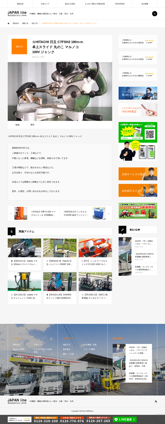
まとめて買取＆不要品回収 (95, 4)
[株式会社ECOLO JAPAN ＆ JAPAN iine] (17, 13)
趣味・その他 (68, 354)
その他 (41, 57)
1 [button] (58, 117)
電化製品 (66, 349)
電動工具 (66, 345)
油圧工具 (35, 57)
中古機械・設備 (90, 345)
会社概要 (144, 4)
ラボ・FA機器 (89, 349)
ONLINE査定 (120, 4)
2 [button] (61, 117)
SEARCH (154, 13)
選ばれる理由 (70, 4)
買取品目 (20, 4)
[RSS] (156, 401)
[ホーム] (8, 23)
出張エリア (45, 4)
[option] (60, 91)
